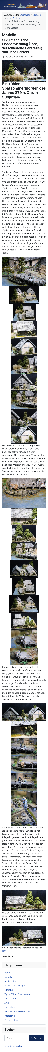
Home (7, 972)
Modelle (8, 977)
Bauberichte (10, 981)
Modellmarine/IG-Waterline (17, 1011)
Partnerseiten (11, 1020)
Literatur (8, 990)
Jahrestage (10, 1007)
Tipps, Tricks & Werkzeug (17, 994)
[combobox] (16, 1038)
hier (4, 951)
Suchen (37, 1038)
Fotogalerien (10, 998)
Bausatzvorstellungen (15, 985)
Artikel (7, 1002)
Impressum (9, 1015)
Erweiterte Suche (13, 1046)
